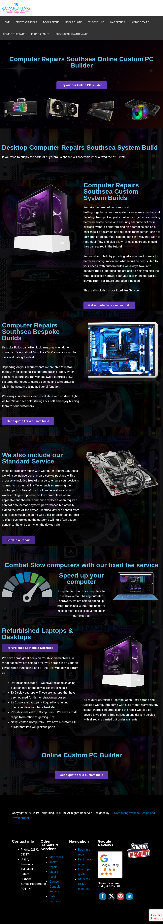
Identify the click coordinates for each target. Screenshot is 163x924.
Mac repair (56, 857)
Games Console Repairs (54, 886)
